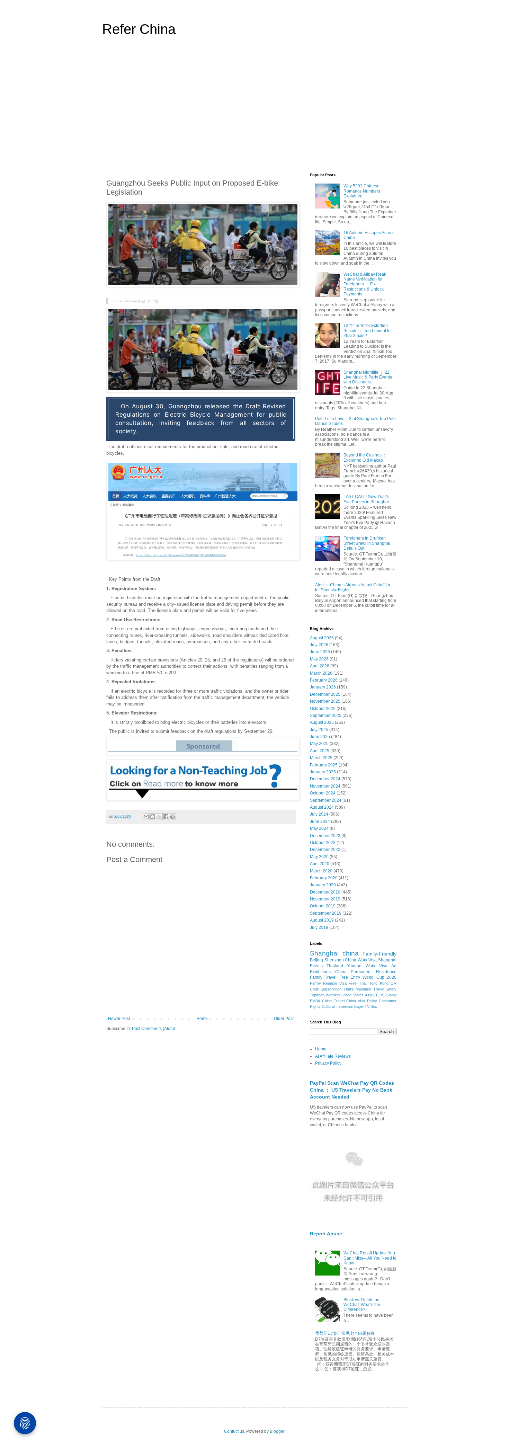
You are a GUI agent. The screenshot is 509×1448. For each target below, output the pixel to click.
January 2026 (323, 687)
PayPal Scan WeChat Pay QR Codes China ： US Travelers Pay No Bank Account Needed (352, 1089)
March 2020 (321, 871)
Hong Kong (378, 983)
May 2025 (319, 743)
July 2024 (319, 814)
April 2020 (319, 863)
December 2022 (325, 849)
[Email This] (146, 816)
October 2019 (323, 906)
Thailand (335, 965)
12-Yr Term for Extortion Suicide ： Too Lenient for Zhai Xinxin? (367, 330)
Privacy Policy (328, 1063)
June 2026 (320, 651)
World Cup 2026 (379, 977)
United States (352, 995)
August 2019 (322, 920)
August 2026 (322, 638)
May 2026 (319, 659)
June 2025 (320, 736)
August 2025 (322, 722)
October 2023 (323, 842)
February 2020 (324, 878)
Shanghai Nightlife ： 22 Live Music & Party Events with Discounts (367, 377)
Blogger (277, 1431)
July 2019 (319, 927)
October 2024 (323, 793)
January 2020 (323, 884)
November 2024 (325, 786)
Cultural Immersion (337, 1006)
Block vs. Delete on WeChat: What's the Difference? (361, 1304)
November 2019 (325, 899)
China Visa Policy (361, 1001)
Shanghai (324, 953)
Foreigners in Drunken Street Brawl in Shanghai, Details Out (367, 543)
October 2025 (323, 708)
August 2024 (322, 807)
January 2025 (323, 772)
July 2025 (319, 729)
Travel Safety (384, 989)
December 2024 (325, 778)
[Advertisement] (254, 108)
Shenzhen (334, 960)
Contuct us (234, 1431)
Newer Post (119, 1018)
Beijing (316, 960)
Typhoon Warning (325, 995)
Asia (368, 995)
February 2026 (324, 680)
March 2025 (321, 757)
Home (202, 1018)
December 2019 (325, 892)
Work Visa (376, 965)
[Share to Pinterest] (172, 816)
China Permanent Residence (365, 971)
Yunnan (354, 965)
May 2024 (319, 828)
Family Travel (323, 977)
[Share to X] (159, 816)
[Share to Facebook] (165, 816)
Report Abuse (326, 1233)
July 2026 (319, 644)
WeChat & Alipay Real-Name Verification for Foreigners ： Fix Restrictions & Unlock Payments (364, 284)
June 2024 (320, 821)
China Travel (333, 1001)
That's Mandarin (357, 989)
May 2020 (319, 856)
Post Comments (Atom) (153, 1028)
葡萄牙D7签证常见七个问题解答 (345, 1333)
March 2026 (321, 673)
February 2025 (324, 765)
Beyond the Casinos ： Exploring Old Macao (365, 457)
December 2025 (325, 694)
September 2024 (325, 800)
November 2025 (325, 701)
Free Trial (357, 983)
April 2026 (319, 666)
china (350, 953)
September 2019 (325, 913)
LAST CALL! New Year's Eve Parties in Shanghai (366, 499)
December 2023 (325, 835)
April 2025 (319, 750)
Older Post (284, 1018)
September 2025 (325, 715)
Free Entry (349, 977)
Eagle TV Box (365, 1006)
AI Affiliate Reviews (333, 1056)
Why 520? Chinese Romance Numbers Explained (361, 191)
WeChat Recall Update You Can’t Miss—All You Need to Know (369, 1258)
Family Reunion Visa (328, 983)
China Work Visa (361, 960)
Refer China (139, 29)
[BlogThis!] (152, 816)
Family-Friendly (379, 954)
